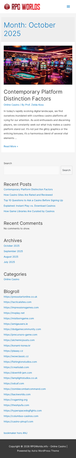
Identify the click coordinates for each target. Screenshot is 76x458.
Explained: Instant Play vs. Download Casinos (29, 205)
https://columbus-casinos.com (21, 416)
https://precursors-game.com (20, 334)
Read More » (11, 146)
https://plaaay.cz (13, 350)
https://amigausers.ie (16, 323)
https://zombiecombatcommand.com (25, 388)
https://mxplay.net (14, 313)
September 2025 (13, 251)
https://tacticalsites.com (17, 302)
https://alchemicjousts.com (19, 340)
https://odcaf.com (14, 383)
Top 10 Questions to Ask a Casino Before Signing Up (33, 200)
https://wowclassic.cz (16, 356)
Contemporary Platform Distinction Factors (28, 189)
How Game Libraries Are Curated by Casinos (29, 211)
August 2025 (11, 256)
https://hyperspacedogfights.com (23, 410)
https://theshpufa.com (16, 405)
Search (8, 163)
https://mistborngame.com (19, 318)
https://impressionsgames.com (21, 307)
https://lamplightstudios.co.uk (20, 378)
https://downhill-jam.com (18, 372)
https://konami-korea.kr (17, 345)
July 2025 (9, 262)
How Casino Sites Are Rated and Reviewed (28, 194)
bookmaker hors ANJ (15, 433)
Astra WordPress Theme (45, 450)
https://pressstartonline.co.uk (20, 296)
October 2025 (11, 245)
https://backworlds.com (17, 394)
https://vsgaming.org (15, 399)
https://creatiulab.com (16, 367)
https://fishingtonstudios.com (20, 361)
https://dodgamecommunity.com (22, 329)
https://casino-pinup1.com (18, 421)
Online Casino (11, 104)
